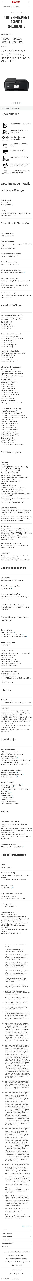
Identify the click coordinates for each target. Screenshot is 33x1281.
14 (23, 774)
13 (17, 772)
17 (13, 786)
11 (26, 636)
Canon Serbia (16, 1270)
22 (23, 846)
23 (12, 887)
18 (7, 791)
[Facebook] (10, 1273)
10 (23, 634)
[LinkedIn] (14, 1273)
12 (17, 757)
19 (10, 793)
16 (22, 784)
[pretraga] (2, 2)
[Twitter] (18, 1273)
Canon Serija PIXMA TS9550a (9, 108)
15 (17, 776)
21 (12, 797)
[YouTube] (22, 1273)
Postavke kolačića (16, 1265)
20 (12, 795)
